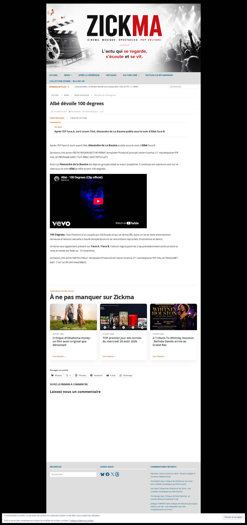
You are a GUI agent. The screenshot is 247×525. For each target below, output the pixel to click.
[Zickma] (123, 70)
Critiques (111, 75)
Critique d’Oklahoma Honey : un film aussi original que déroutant (72, 341)
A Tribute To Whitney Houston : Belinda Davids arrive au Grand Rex (173, 341)
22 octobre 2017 (60, 111)
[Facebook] (107, 474)
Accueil (53, 75)
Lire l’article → (59, 356)
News (67, 75)
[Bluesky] (102, 474)
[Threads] (117, 474)
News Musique (91, 111)
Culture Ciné (130, 75)
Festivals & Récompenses (159, 75)
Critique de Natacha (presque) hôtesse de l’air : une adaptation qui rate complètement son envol (174, 506)
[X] (112, 474)
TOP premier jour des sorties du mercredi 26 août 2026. (122, 339)
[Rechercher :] (183, 86)
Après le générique (88, 75)
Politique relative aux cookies (81, 520)
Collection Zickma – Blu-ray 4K (67, 81)
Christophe (76, 111)
